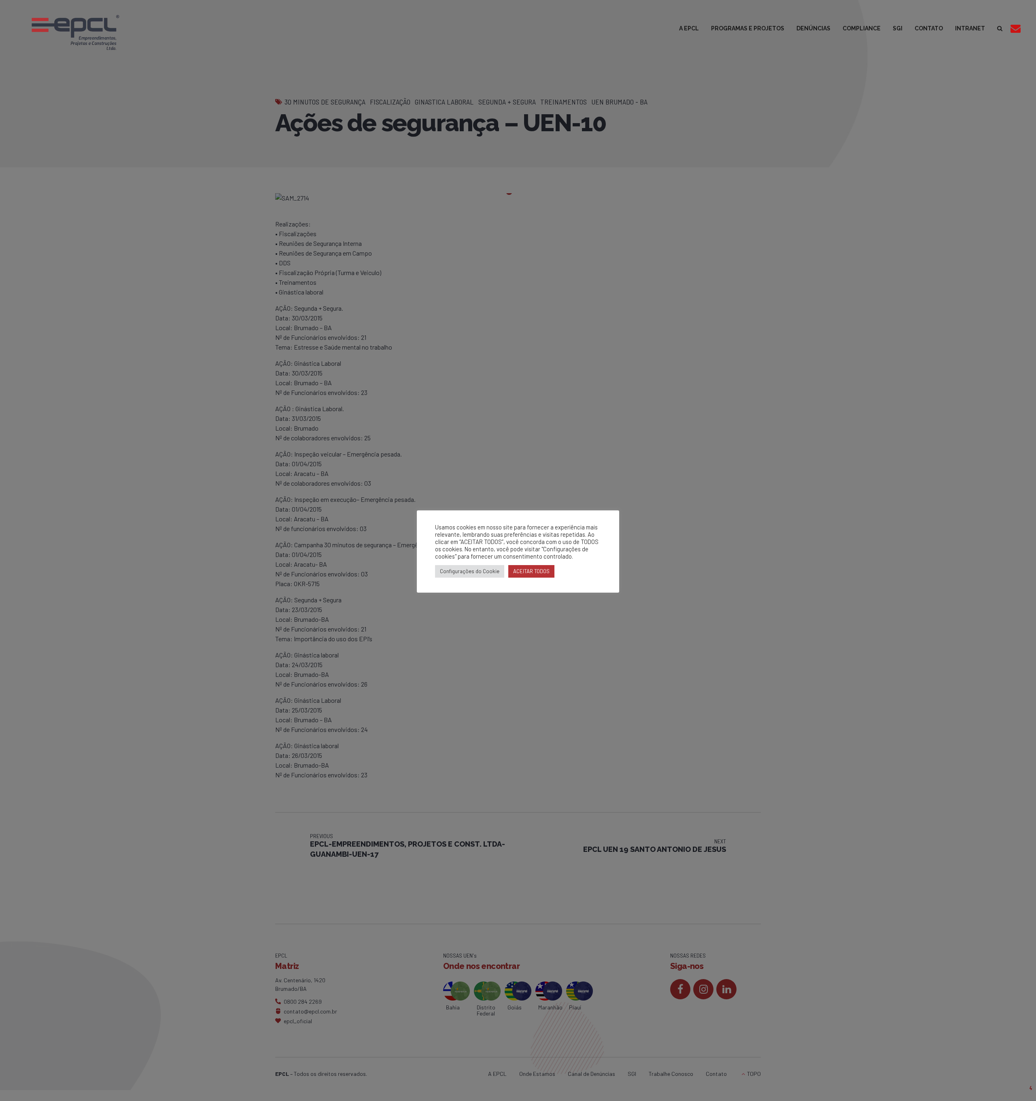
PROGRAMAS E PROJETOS (747, 28)
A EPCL (689, 28)
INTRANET (970, 28)
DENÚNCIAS (813, 28)
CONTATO (929, 28)
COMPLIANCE (862, 28)
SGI (897, 28)
